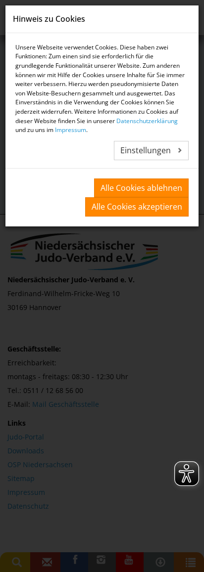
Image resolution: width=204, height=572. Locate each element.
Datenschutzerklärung (147, 121)
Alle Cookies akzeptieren (137, 206)
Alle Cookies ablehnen (141, 187)
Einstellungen (146, 150)
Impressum (70, 130)
